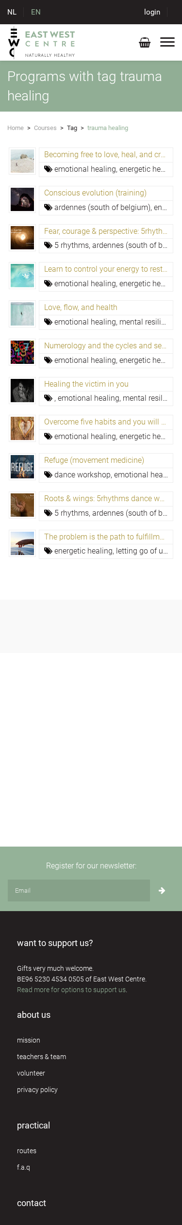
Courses (45, 127)
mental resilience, (150, 322)
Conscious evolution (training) (95, 192)
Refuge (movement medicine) (94, 460)
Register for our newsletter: (91, 865)
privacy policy (37, 1090)
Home (15, 127)
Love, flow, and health (80, 307)
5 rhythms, (73, 245)
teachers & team (41, 1057)
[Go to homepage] (42, 42)
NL (12, 12)
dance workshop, (84, 474)
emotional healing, (86, 169)
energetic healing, (150, 169)
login (152, 12)
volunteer (31, 1073)
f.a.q (23, 1167)
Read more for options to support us (71, 990)
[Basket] (144, 44)
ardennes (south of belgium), (104, 207)
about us (33, 1015)
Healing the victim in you (86, 384)
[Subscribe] (162, 890)
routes (26, 1151)
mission (28, 1040)
